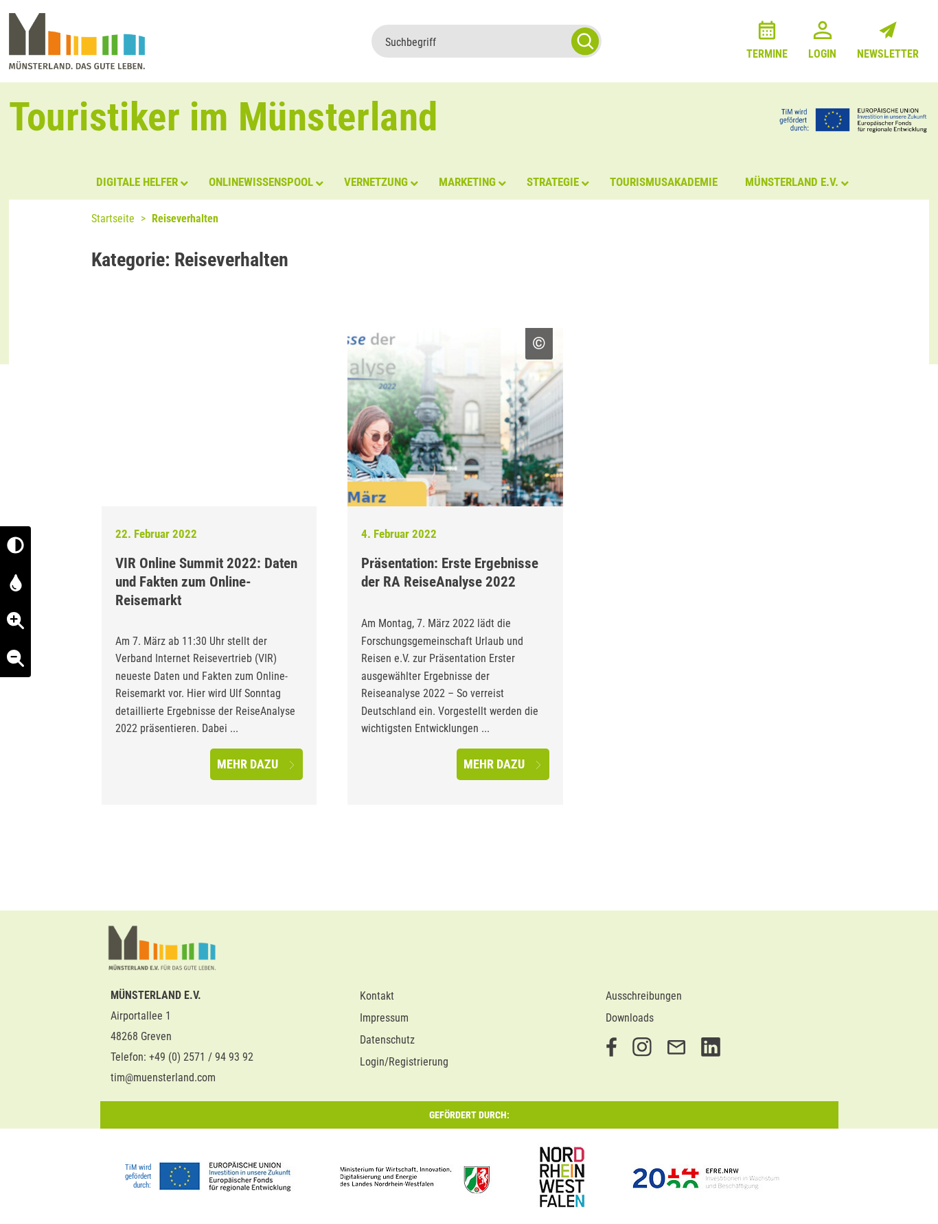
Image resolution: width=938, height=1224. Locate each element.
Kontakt (377, 995)
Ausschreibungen (644, 995)
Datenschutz (387, 1039)
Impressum (384, 1017)
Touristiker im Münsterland (223, 117)
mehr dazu (249, 764)
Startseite (113, 218)
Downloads (630, 1017)
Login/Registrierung (404, 1061)
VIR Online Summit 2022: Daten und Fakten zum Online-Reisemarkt (206, 582)
